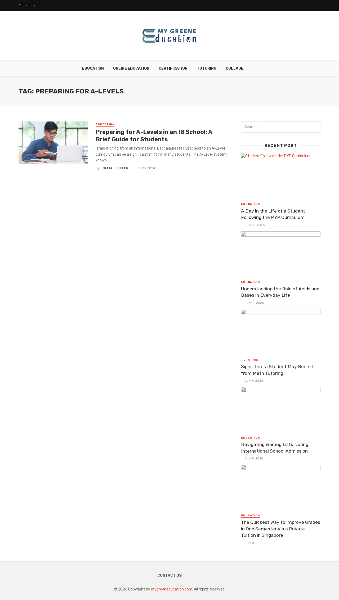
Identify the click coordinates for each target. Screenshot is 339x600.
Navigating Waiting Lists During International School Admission (274, 448)
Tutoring (206, 68)
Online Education (131, 68)
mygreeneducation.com (171, 589)
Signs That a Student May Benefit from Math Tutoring (277, 370)
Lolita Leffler (114, 168)
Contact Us (27, 5)
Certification (173, 68)
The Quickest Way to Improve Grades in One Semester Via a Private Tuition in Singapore (280, 529)
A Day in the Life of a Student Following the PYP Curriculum (273, 214)
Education (93, 68)
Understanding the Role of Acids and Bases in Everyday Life (280, 292)
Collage (234, 68)
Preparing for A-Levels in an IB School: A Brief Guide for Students (154, 136)
